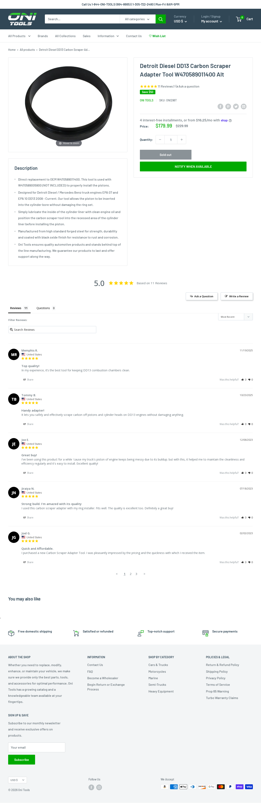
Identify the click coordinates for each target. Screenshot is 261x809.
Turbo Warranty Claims (222, 698)
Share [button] (29, 379)
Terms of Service (218, 684)
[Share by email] (244, 106)
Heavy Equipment (161, 691)
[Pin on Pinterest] (228, 106)
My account (210, 21)
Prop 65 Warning (217, 691)
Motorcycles (157, 671)
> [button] (144, 574)
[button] (243, 379)
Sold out (165, 154)
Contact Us (134, 36)
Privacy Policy (216, 678)
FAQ (90, 671)
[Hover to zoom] (68, 104)
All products (27, 49)
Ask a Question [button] (203, 296)
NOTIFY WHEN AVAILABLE (193, 166)
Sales (87, 36)
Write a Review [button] (239, 296)
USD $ (14, 780)
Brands (43, 36)
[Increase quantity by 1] (181, 139)
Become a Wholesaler (102, 678)
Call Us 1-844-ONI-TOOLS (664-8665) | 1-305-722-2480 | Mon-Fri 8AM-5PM (130, 4)
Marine (153, 678)
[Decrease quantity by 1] (160, 139)
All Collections (65, 36)
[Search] (161, 18)
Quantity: (146, 139)
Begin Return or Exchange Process (106, 686)
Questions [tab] (43, 308)
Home (12, 49)
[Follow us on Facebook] (91, 787)
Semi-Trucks (157, 684)
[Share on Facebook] (220, 106)
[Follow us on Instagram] (99, 787)
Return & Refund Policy (222, 665)
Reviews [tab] (15, 308)
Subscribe (21, 759)
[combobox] (82, 18)
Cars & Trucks (158, 665)
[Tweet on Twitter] (236, 106)
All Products (17, 36)
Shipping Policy (217, 671)
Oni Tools (146, 100)
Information (106, 36)
